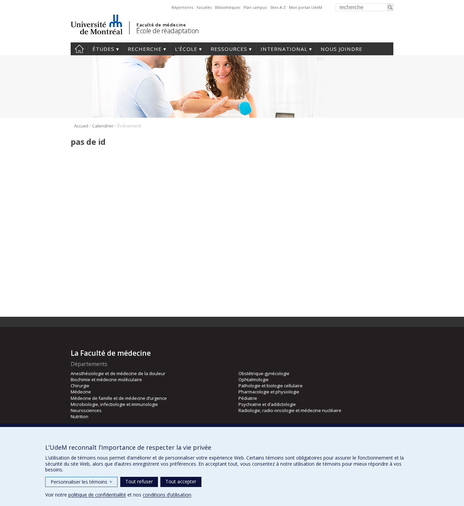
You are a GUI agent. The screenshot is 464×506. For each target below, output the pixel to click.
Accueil (79, 48)
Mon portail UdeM (305, 7)
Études (103, 48)
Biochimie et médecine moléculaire (106, 379)
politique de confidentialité (97, 494)
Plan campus (255, 7)
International (284, 48)
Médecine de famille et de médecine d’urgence (119, 398)
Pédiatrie (247, 398)
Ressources (229, 48)
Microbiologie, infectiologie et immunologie (114, 404)
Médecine (81, 392)
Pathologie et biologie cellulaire (270, 386)
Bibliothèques (227, 7)
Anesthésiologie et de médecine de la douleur (118, 373)
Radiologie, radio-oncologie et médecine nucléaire (289, 410)
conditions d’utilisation (167, 494)
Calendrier (103, 126)
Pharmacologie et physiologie (268, 392)
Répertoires (182, 7)
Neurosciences (86, 410)
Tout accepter (180, 481)
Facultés (204, 7)
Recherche (145, 48)
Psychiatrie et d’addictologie (267, 404)
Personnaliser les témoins (81, 482)
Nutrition (79, 416)
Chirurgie (80, 386)
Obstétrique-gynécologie (263, 373)
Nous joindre (341, 48)
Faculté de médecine (161, 25)
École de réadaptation (167, 30)
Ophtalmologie (253, 379)
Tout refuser (139, 481)
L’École (186, 48)
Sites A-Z (278, 7)
